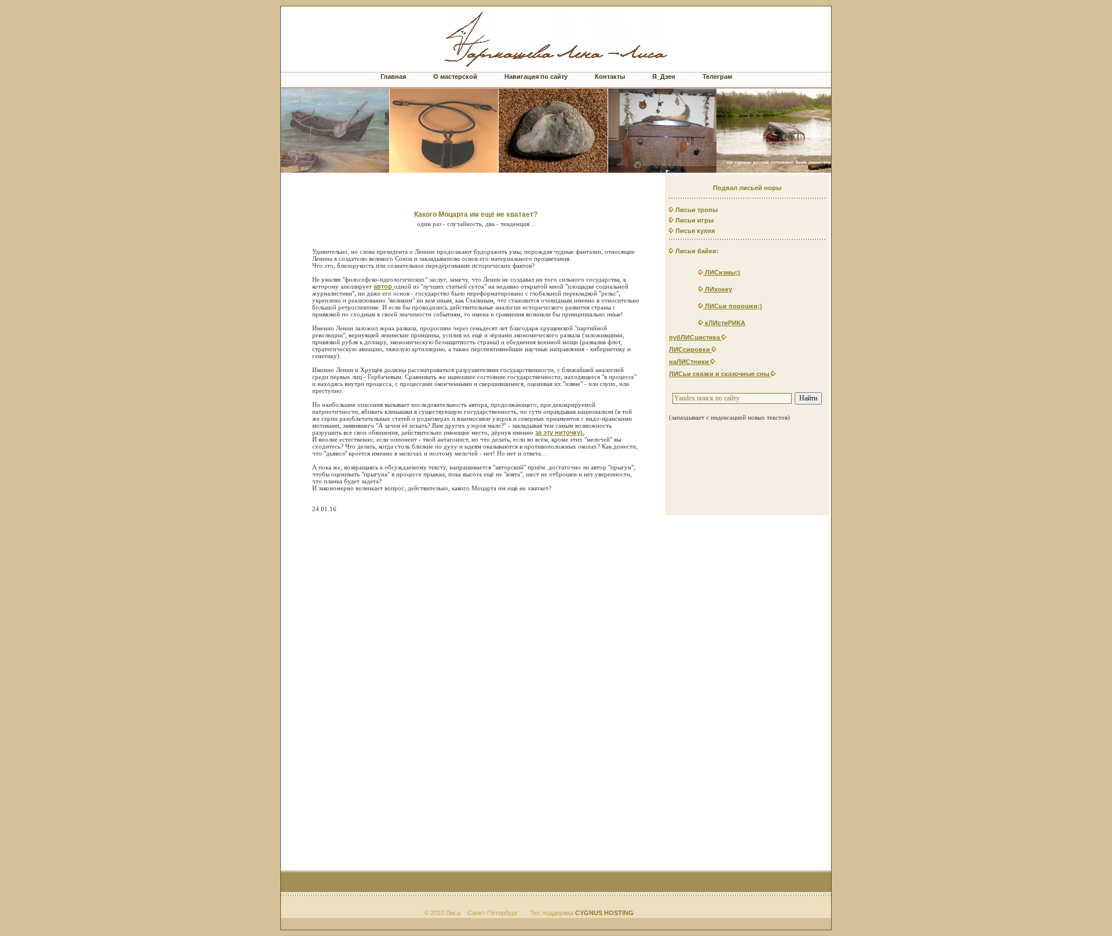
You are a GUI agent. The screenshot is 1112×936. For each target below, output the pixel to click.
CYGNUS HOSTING (604, 912)
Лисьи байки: (696, 250)
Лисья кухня (694, 230)
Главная (393, 76)
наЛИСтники (690, 361)
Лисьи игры (694, 220)
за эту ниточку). (559, 432)
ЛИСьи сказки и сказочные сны (720, 373)
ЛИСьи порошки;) (732, 306)
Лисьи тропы (696, 209)
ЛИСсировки (690, 349)
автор (384, 286)
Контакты (610, 76)
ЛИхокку (717, 289)
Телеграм (717, 76)
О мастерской (455, 76)
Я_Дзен (663, 76)
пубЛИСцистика (695, 337)
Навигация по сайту (536, 76)
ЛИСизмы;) (721, 272)
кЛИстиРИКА (724, 322)
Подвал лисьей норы (747, 187)
